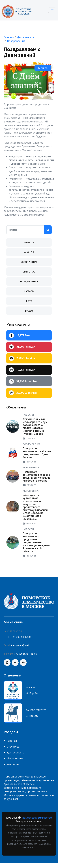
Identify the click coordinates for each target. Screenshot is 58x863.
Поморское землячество (37, 817)
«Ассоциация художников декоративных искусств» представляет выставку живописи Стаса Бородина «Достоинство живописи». (35, 507)
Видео (29, 310)
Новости (29, 242)
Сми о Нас (29, 271)
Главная (11, 740)
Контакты (12, 764)
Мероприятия (29, 261)
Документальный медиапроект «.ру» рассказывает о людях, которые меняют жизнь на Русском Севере (35, 426)
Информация (14, 758)
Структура (12, 746)
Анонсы (29, 252)
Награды (29, 291)
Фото (29, 301)
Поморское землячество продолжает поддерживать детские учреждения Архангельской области (36, 542)
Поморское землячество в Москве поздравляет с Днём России (37, 453)
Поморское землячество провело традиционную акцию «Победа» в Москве (36, 476)
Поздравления (29, 281)
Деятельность (15, 752)
